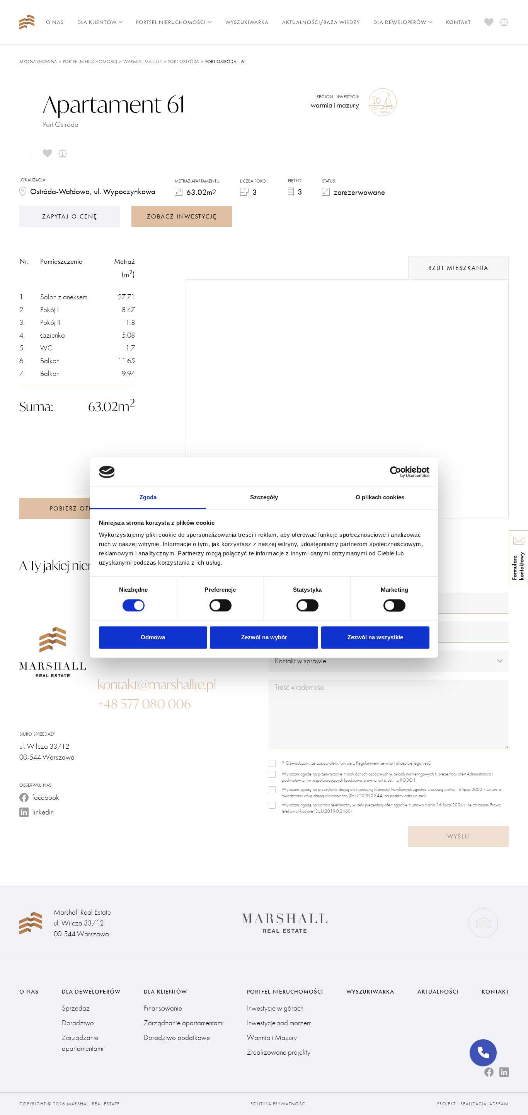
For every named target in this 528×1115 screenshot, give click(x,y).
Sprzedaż (76, 1008)
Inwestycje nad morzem (279, 1023)
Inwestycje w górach (275, 1008)
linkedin (43, 812)
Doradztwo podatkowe (177, 1037)
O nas (55, 22)
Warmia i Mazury (142, 61)
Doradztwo (78, 1023)
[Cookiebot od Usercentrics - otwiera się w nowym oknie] (395, 472)
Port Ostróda (183, 61)
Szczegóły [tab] (264, 497)
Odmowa (153, 637)
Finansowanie (163, 1008)
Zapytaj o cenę (69, 216)
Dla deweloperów (399, 22)
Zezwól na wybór (264, 637)
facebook (45, 797)
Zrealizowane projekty (278, 1052)
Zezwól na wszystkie (375, 637)
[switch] (220, 605)
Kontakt (458, 22)
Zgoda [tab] (148, 497)
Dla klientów (97, 22)
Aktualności (437, 991)
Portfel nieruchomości (171, 22)
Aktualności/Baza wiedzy (321, 22)
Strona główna (38, 61)
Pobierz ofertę (77, 508)
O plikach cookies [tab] (380, 497)
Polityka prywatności (278, 1104)
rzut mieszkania (458, 268)
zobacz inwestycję (182, 216)
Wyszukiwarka (247, 22)
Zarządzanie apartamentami (83, 1043)
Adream (499, 1104)
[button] (483, 1052)
